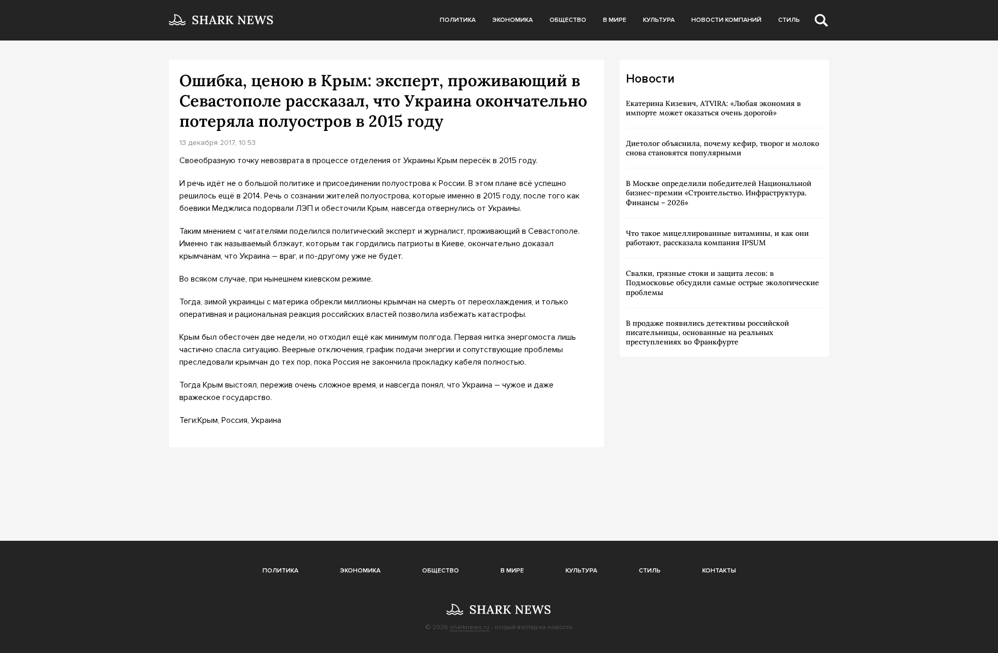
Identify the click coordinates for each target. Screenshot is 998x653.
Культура (659, 20)
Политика (458, 20)
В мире (614, 20)
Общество (567, 20)
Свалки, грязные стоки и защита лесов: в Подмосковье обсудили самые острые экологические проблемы (722, 283)
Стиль (789, 20)
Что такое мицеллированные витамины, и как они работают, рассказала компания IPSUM (717, 238)
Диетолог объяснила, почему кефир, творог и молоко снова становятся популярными (722, 148)
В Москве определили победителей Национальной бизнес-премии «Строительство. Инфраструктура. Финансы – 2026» (718, 193)
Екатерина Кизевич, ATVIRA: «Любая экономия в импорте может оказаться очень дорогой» (713, 108)
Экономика (512, 20)
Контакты (719, 571)
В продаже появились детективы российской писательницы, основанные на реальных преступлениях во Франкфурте (707, 332)
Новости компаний (726, 20)
